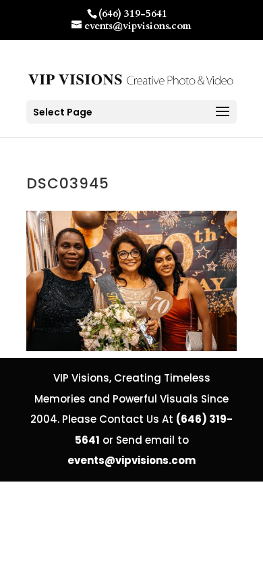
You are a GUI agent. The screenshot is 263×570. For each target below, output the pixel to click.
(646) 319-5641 (132, 13)
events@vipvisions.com (131, 460)
